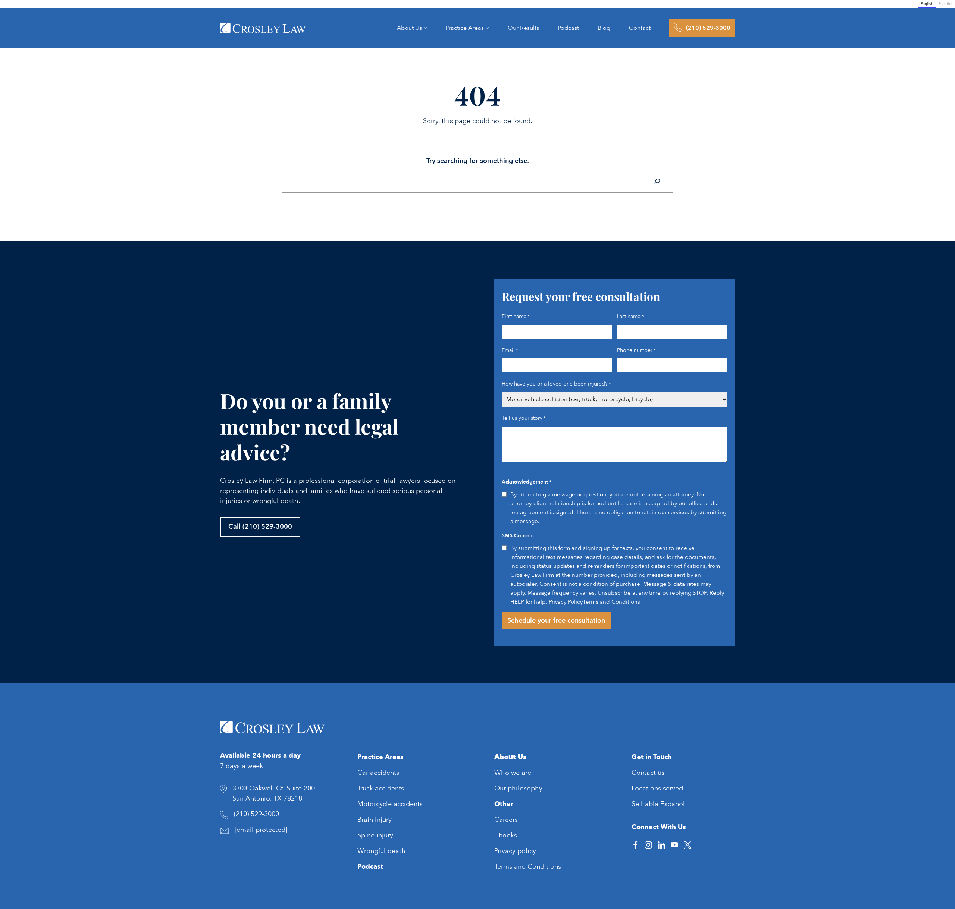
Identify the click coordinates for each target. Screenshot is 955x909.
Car (363, 772)
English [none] (927, 3)
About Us (510, 757)
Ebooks (505, 835)
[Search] (657, 181)
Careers (506, 819)
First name (516, 316)
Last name (630, 316)
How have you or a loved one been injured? (556, 383)
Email (510, 350)
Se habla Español (658, 804)
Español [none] (945, 3)
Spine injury (375, 835)
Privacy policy (515, 851)
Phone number (636, 350)
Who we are (512, 772)
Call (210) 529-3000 (260, 526)
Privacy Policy (566, 602)
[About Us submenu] (425, 28)
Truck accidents (380, 788)
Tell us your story (524, 418)
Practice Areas (380, 757)
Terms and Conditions (611, 602)
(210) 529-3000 (256, 814)
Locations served (657, 788)
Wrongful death (381, 851)
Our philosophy (518, 788)
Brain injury (374, 819)
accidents (384, 772)
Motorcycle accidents (390, 804)
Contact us (648, 772)
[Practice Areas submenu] (487, 28)
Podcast (370, 866)
